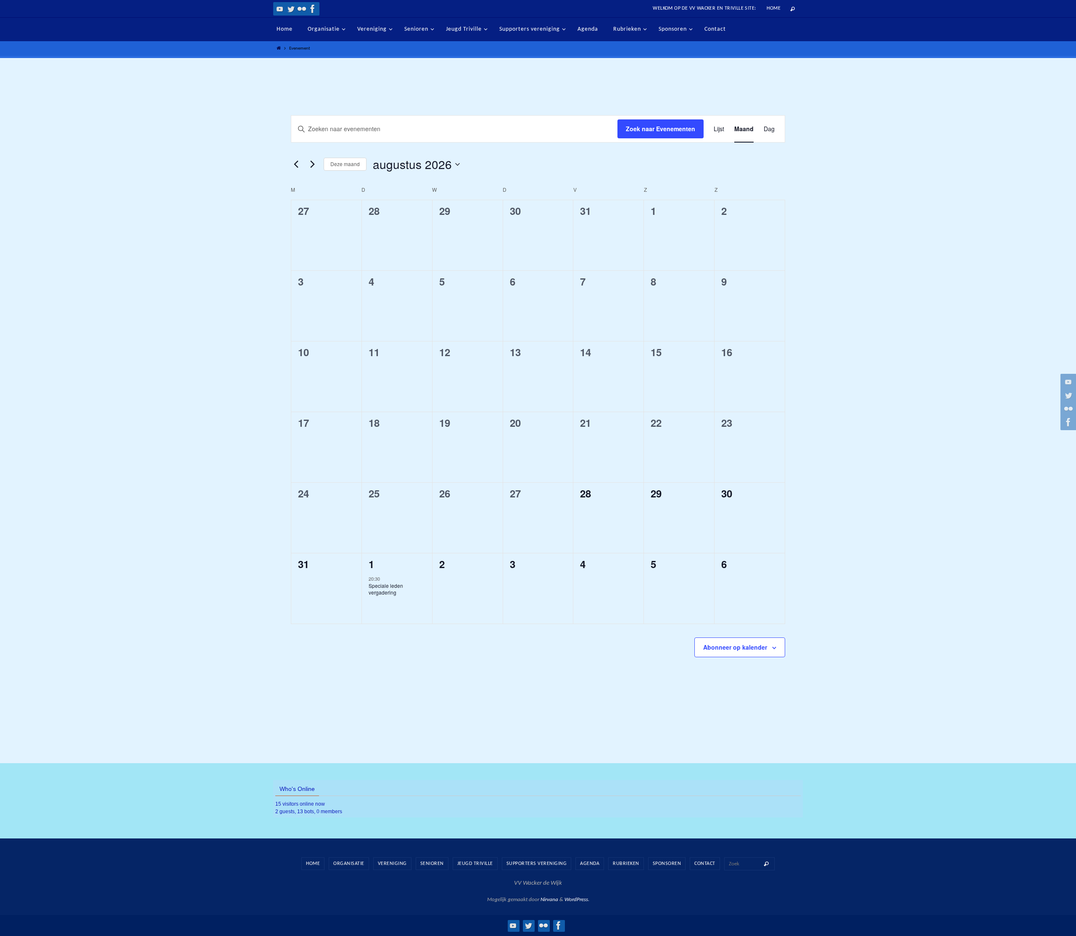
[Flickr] (302, 9)
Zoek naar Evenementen (660, 128)
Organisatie (348, 863)
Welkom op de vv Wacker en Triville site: (704, 8)
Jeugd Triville (475, 863)
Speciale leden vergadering (386, 589)
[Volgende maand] (312, 164)
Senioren (432, 863)
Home (774, 8)
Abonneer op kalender (735, 647)
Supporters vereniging (536, 863)
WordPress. (576, 899)
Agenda (589, 863)
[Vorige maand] (296, 164)
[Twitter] (291, 9)
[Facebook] (312, 9)
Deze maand (345, 163)
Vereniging (392, 863)
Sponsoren (667, 863)
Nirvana (549, 899)
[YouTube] (280, 9)
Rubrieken (626, 863)
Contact (704, 863)
